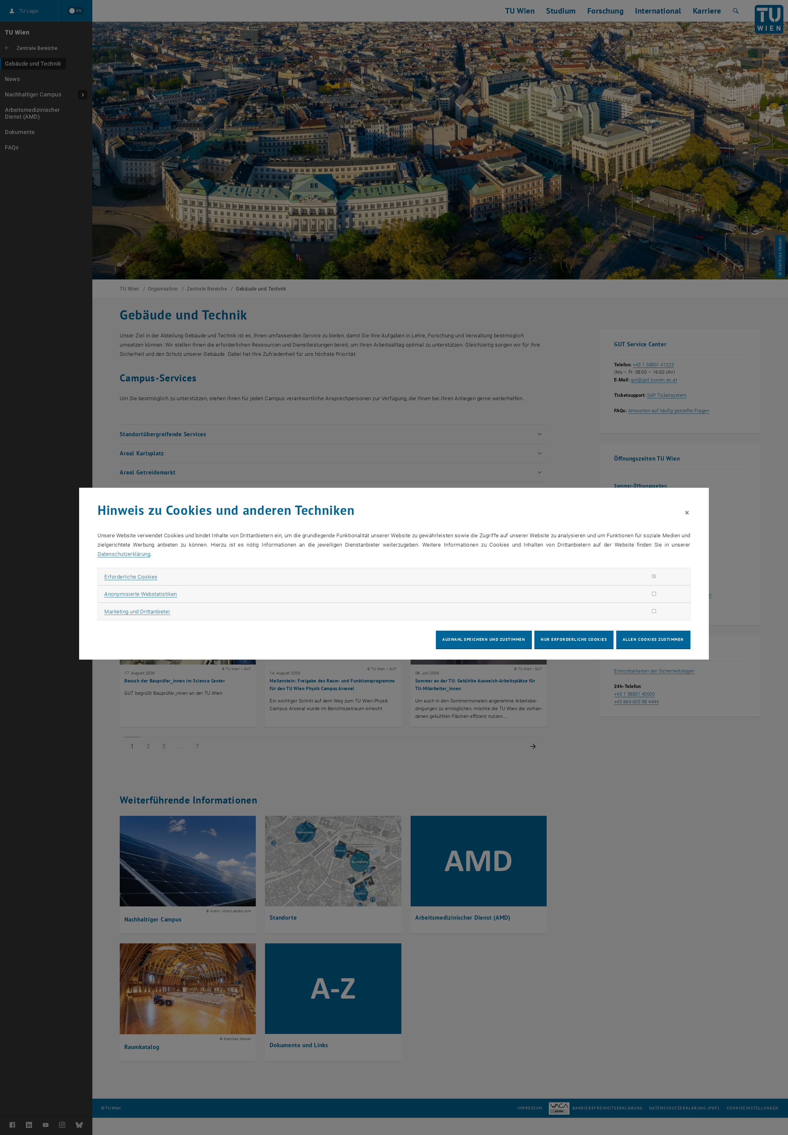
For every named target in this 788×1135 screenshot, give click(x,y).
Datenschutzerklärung (124, 554)
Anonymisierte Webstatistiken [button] (140, 594)
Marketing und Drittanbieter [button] (137, 611)
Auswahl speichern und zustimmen (483, 639)
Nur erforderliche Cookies (574, 639)
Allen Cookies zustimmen (653, 639)
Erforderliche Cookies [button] (131, 577)
